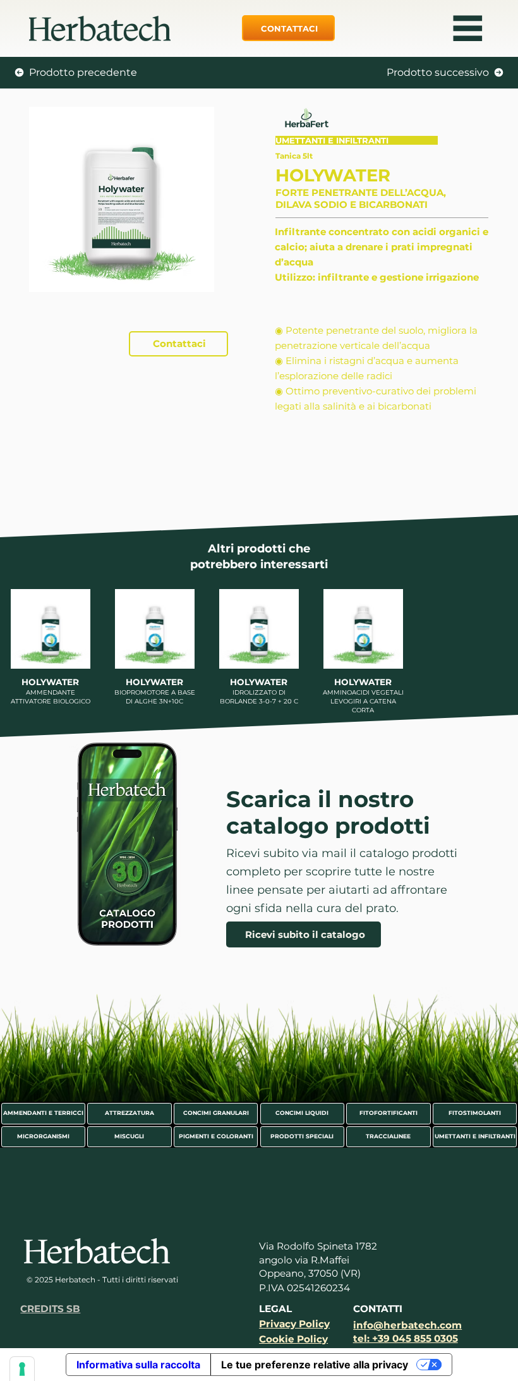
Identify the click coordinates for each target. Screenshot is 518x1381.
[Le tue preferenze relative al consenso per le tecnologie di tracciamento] (22, 1369)
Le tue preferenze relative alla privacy (314, 1364)
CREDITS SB (50, 1309)
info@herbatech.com (407, 1325)
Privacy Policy (294, 1324)
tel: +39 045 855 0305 (405, 1338)
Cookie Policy (293, 1339)
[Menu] (468, 28)
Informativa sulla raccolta (138, 1364)
